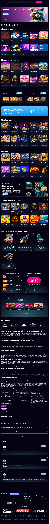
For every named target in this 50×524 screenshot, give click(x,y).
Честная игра (42, 500)
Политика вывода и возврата (42, 493)
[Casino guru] (7, 511)
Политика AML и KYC (27, 498)
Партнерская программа (14, 493)
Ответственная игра (28, 500)
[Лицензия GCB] (9, 503)
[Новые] (12, 25)
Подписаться (43, 111)
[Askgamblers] (22, 510)
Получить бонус (6, 14)
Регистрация (4, 408)
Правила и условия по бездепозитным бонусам (28, 493)
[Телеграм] (15, 503)
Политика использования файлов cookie (41, 496)
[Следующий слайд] (6, 20)
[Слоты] (4, 25)
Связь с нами (28, 503)
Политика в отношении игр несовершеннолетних (28, 496)
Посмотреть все (17, 29)
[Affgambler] (40, 511)
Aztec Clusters (9, 276)
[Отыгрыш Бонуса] (17, 25)
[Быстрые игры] (2, 25)
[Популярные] (9, 25)
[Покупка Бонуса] (14, 25)
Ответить (43, 446)
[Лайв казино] (7, 25)
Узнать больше (5, 194)
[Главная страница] (4, 493)
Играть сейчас (19, 93)
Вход (4, 405)
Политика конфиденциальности (42, 498)
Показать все (24, 313)
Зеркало (3, 411)
